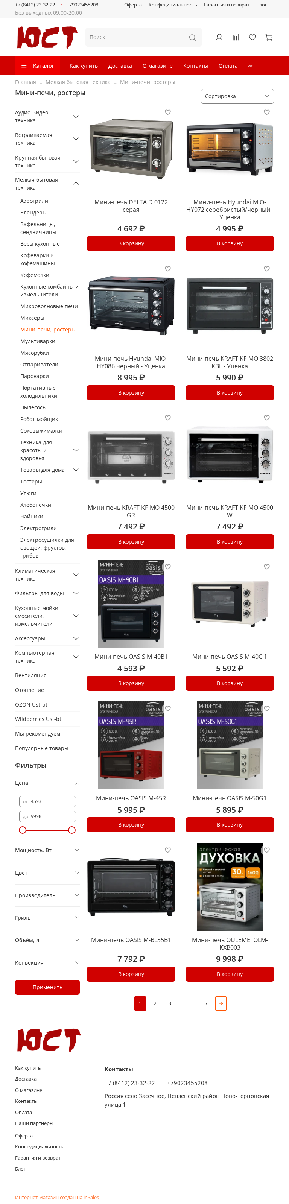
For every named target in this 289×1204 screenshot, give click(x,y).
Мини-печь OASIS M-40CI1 (229, 656)
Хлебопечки (35, 504)
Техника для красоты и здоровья (36, 450)
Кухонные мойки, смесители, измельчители (37, 615)
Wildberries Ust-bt (38, 718)
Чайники (31, 516)
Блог (261, 5)
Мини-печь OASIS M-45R (131, 798)
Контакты (195, 65)
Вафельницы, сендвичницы (38, 228)
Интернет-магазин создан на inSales (57, 1197)
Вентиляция (31, 675)
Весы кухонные (40, 243)
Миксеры (32, 317)
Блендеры (33, 212)
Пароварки (34, 376)
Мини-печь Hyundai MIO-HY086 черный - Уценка (131, 362)
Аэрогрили (34, 200)
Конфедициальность (173, 5)
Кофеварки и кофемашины (37, 259)
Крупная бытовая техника (38, 161)
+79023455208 (82, 5)
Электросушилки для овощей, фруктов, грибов (47, 547)
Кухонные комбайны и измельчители (49, 290)
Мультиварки (37, 341)
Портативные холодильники (38, 391)
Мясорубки (34, 352)
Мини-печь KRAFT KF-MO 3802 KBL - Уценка (229, 362)
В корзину (131, 243)
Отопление (29, 689)
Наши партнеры (34, 1123)
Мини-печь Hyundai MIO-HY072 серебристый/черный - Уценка (230, 209)
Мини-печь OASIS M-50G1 (230, 798)
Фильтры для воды (39, 593)
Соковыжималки (41, 430)
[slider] (23, 830)
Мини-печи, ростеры (48, 329)
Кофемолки (34, 274)
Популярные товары (41, 748)
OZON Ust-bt (31, 704)
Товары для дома (42, 469)
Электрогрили (38, 528)
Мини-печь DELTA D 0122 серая (131, 206)
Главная (25, 81)
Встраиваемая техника (33, 138)
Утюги (28, 493)
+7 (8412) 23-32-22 (35, 5)
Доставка (120, 65)
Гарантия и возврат (226, 5)
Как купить (84, 65)
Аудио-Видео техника (31, 116)
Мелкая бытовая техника (78, 81)
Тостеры (31, 481)
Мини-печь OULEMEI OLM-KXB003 (230, 944)
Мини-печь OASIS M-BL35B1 (131, 940)
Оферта (133, 5)
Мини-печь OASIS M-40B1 (131, 656)
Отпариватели (39, 364)
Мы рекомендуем (37, 733)
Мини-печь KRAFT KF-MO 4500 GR (131, 511)
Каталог (43, 65)
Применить (47, 987)
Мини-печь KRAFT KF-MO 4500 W (229, 511)
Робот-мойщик (39, 419)
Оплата (228, 65)
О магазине (158, 65)
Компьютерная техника (35, 656)
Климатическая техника (35, 574)
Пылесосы (33, 407)
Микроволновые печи (49, 306)
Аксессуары (30, 638)
